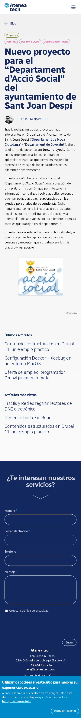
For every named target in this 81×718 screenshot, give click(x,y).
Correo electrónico (17, 531)
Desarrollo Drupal (30, 41)
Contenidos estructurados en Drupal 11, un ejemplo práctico (39, 346)
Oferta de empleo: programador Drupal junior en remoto (35, 375)
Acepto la (28, 610)
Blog (13, 23)
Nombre (11, 511)
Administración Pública (56, 41)
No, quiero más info (16, 701)
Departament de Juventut (44, 145)
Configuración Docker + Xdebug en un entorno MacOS (38, 360)
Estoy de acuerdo (65, 710)
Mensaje (11, 572)
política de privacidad (35, 610)
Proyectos (12, 35)
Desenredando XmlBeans (29, 417)
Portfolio (11, 41)
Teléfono (10, 551)
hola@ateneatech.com (40, 669)
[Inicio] (25, 7)
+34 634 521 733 (40, 665)
